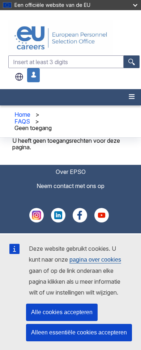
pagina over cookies (95, 260)
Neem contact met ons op (70, 185)
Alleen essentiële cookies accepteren (79, 332)
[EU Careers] (74, 37)
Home (22, 114)
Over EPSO (71, 171)
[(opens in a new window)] (36, 220)
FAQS (22, 121)
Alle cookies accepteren (62, 312)
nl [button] (19, 77)
